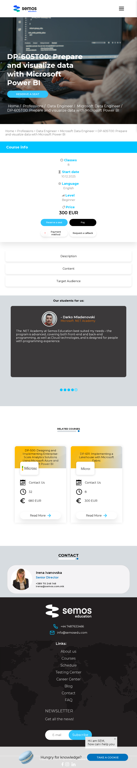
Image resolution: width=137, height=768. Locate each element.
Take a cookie (108, 757)
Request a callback (83, 233)
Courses (69, 658)
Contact (68, 693)
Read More (38, 515)
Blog (68, 686)
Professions (33, 106)
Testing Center (69, 672)
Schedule (68, 665)
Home (13, 106)
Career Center (68, 679)
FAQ (68, 700)
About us (68, 651)
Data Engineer (60, 106)
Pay (83, 222)
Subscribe (80, 735)
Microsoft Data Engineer (98, 106)
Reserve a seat (54, 222)
